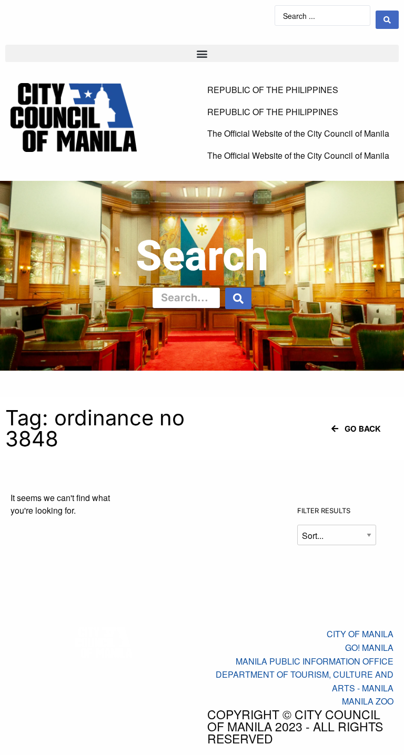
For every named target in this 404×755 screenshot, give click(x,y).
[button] (202, 53)
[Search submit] (387, 20)
